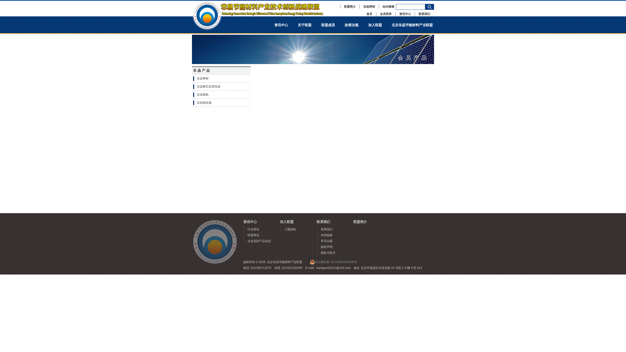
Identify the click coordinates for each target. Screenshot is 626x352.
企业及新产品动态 (259, 241)
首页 (369, 14)
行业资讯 (253, 229)
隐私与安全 (328, 252)
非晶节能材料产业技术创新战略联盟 (263, 8)
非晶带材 (369, 6)
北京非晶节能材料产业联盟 (412, 25)
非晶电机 (203, 94)
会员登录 (386, 14)
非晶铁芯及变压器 (208, 86)
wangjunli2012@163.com (333, 268)
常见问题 (327, 241)
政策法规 (351, 25)
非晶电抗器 (204, 102)
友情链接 (327, 235)
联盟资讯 (253, 235)
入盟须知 (290, 229)
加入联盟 (375, 25)
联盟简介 (350, 6)
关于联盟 (305, 25)
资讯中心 (405, 14)
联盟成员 (328, 25)
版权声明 (327, 247)
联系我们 (424, 14)
